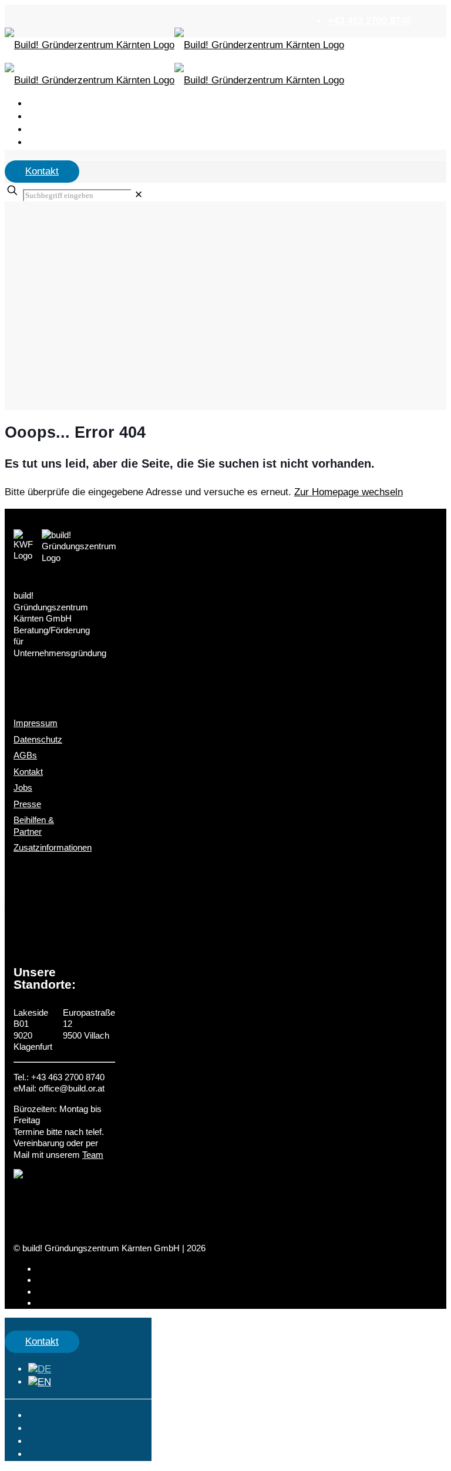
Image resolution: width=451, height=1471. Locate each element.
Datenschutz (38, 739)
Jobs (23, 787)
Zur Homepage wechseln (348, 492)
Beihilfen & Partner (34, 826)
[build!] (225, 46)
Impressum (36, 723)
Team (92, 1155)
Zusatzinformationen (53, 847)
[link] (138, 194)
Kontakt (42, 171)
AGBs (25, 755)
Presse (27, 804)
